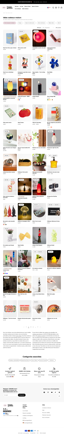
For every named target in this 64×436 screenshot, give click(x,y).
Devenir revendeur (27, 413)
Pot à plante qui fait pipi (8, 245)
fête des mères (52, 334)
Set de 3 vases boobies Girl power (24, 148)
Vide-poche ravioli (22, 47)
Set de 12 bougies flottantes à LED (9, 294)
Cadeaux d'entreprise (28, 415)
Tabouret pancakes (36, 122)
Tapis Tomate (21, 122)
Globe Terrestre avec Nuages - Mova (10, 148)
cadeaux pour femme (37, 334)
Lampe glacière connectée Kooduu (9, 99)
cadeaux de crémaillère (50, 332)
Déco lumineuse (41, 22)
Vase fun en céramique (8, 72)
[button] (27, 6)
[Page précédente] (24, 327)
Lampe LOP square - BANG (24, 96)
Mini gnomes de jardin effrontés (37, 172)
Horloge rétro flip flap (52, 196)
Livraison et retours (46, 407)
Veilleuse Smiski (50, 245)
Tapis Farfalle (21, 245)
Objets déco (51, 22)
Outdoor (52, 360)
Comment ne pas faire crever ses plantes (24, 73)
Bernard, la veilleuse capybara (54, 268)
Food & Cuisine (43, 360)
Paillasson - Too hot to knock (9, 318)
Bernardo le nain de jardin (9, 221)
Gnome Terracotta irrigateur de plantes (24, 269)
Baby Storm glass (51, 294)
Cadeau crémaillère (14, 360)
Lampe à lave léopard (37, 245)
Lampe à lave (6, 270)
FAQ (43, 410)
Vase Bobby (49, 72)
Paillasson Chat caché (23, 172)
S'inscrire (21, 395)
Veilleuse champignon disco (24, 221)
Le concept (25, 410)
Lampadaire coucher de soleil (39, 47)
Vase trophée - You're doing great (38, 73)
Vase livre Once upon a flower (9, 47)
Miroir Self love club (22, 294)
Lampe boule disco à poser (9, 172)
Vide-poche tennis (7, 122)
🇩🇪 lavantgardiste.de (27, 422)
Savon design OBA (51, 96)
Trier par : (39, 27)
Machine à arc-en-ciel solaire (39, 147)
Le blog (24, 418)
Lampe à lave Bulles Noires (38, 294)
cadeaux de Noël (41, 335)
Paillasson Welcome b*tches (53, 221)
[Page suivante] (40, 327)
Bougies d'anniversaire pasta (24, 318)
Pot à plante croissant (37, 268)
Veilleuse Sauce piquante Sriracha (38, 197)
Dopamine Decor (25, 360)
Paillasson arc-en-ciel (52, 318)
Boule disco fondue (36, 318)
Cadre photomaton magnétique (51, 48)
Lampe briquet (35, 96)
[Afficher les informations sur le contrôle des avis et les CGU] (17, 415)
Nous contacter (45, 417)
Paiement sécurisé (46, 415)
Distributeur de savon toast (53, 172)
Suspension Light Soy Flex (53, 147)
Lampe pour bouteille (22, 198)
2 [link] (28, 327)
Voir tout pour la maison (9, 22)
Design (19, 22)
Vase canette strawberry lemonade (8, 197)
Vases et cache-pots (29, 22)
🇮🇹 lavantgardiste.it (27, 420)
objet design (19, 335)
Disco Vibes (34, 360)
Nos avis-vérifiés (46, 412)
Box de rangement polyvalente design (54, 123)
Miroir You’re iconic (36, 221)
